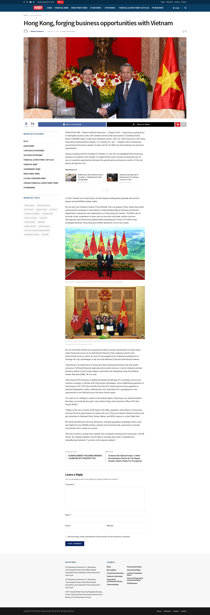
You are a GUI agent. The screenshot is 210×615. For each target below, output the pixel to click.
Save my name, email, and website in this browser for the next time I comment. (99, 537)
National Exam (44, 226)
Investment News (79, 8)
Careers (177, 2)
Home (49, 8)
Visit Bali (45, 234)
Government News (36, 15)
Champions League (32, 213)
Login (176, 8)
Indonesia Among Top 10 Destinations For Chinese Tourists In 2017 (129, 177)
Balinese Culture (43, 205)
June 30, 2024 (125, 182)
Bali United (29, 209)
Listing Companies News (35, 178)
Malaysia (41, 222)
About (163, 2)
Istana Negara (30, 222)
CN (61, 2)
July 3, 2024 (83, 182)
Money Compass (37, 31)
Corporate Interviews (34, 151)
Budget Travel (41, 209)
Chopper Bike (48, 213)
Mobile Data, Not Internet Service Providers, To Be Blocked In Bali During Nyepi (90, 177)
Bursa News (29, 146)
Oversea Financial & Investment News (41, 183)
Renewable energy (32, 234)
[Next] (107, 190)
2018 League (29, 205)
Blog (26, 141)
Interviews (110, 8)
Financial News (62, 8)
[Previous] (103, 190)
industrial (43, 218)
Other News (95, 8)
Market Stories (30, 226)
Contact (183, 2)
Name (68, 515)
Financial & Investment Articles (134, 8)
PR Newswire (157, 8)
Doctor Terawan (31, 218)
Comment (70, 484)
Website (110, 526)
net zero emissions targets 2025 (37, 230)
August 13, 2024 (53, 31)
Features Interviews (33, 155)
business (53, 209)
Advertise (169, 2)
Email (68, 526)
